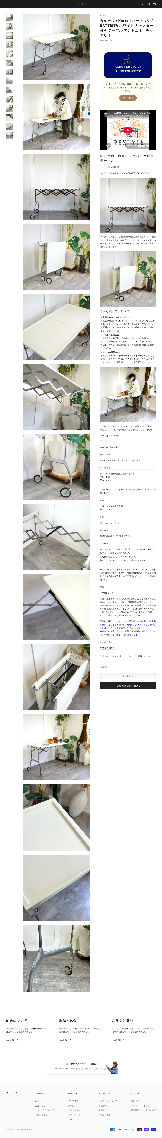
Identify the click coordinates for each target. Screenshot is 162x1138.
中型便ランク (107, 593)
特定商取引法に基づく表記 (143, 1110)
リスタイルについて (107, 1101)
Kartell (103, 15)
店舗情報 (102, 1105)
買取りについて (42, 1115)
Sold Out (128, 676)
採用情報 (102, 1110)
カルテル (108, 447)
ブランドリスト (75, 1110)
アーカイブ (73, 1119)
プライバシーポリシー (141, 1105)
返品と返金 (40, 1105)
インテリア (73, 1101)
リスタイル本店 (107, 648)
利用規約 (135, 1101)
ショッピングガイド (44, 1110)
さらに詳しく (12, 1040)
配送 (37, 1101)
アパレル (72, 1105)
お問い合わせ (141, 489)
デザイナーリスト (76, 1115)
